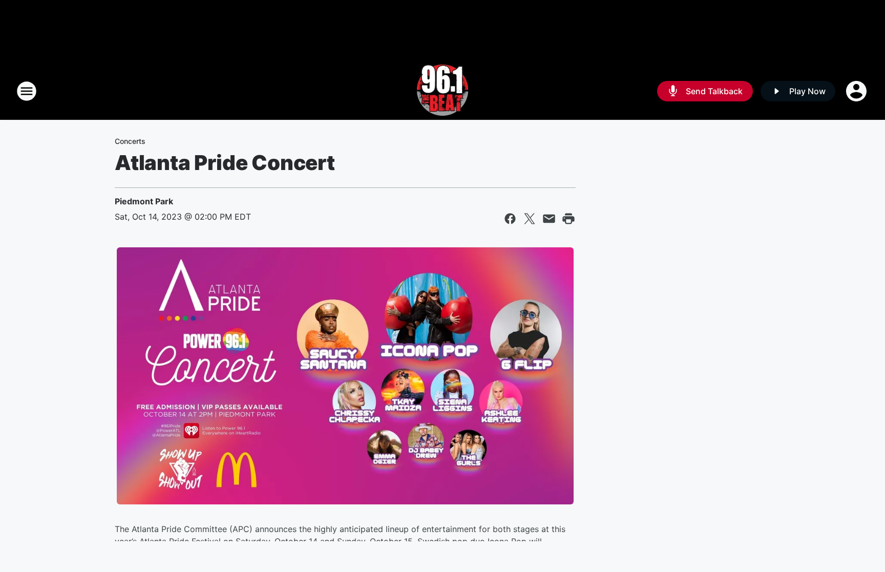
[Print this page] (568, 218)
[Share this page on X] (529, 218)
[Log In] (857, 91)
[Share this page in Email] (549, 218)
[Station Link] (443, 91)
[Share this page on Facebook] (510, 218)
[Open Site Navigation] (26, 91)
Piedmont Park (144, 201)
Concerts (130, 141)
